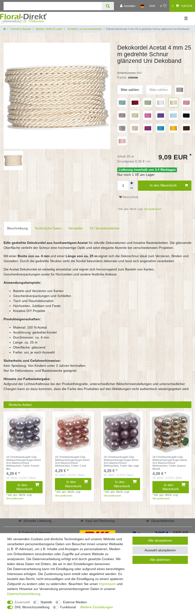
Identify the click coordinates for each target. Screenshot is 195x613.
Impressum (107, 584)
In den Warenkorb (163, 185)
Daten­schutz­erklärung (23, 594)
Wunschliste (130, 197)
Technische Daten (48, 228)
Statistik (46, 602)
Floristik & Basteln (20, 29)
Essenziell (22, 602)
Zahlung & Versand (36, 532)
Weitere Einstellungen (96, 607)
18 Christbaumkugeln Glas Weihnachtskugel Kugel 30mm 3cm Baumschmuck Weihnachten (23, 462)
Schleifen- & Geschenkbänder (84, 29)
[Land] (142, 6)
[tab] (17, 228)
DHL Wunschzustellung (32, 607)
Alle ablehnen (160, 560)
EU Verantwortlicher (105, 228)
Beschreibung (17, 228)
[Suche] (108, 6)
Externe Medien (75, 602)
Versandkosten (152, 209)
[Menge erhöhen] (131, 183)
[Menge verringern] (131, 188)
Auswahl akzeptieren (160, 550)
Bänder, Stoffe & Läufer (49, 29)
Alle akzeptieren (160, 540)
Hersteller (75, 228)
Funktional (68, 607)
